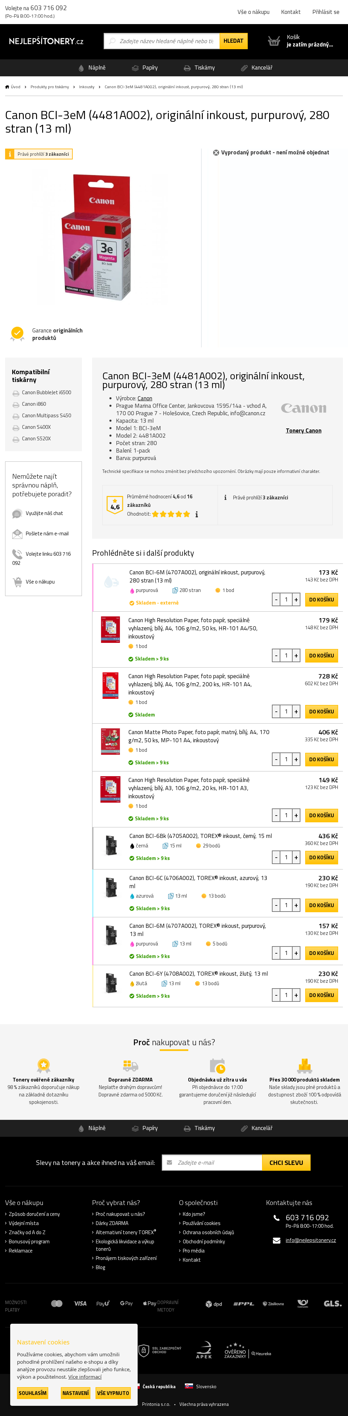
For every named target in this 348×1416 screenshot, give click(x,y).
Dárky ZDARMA (112, 1223)
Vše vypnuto (113, 1393)
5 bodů (220, 944)
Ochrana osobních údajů (208, 1232)
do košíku (321, 600)
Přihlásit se (326, 11)
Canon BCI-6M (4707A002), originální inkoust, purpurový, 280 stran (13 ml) (197, 576)
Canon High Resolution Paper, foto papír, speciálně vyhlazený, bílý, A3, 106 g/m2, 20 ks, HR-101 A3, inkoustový (189, 788)
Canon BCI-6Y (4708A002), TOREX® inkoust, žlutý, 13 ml (198, 973)
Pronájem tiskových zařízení (126, 1258)
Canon (145, 398)
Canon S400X (36, 427)
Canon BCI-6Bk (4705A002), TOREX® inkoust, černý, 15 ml (200, 835)
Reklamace (21, 1251)
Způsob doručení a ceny (34, 1214)
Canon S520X (36, 438)
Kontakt (291, 11)
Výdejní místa (24, 1223)
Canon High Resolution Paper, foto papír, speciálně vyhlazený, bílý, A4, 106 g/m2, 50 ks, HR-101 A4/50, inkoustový (193, 628)
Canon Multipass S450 (46, 415)
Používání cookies (202, 1223)
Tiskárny (204, 67)
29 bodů (211, 845)
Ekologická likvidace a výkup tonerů (125, 1245)
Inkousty (86, 86)
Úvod (15, 86)
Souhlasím (33, 1393)
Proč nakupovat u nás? (120, 1214)
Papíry (149, 67)
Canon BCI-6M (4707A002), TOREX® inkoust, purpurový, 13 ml (197, 929)
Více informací (85, 1376)
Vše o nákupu (253, 11)
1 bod (228, 590)
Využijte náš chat (44, 513)
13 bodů (217, 896)
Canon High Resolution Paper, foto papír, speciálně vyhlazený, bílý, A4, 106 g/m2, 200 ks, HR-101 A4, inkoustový (190, 684)
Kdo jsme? (194, 1214)
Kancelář (261, 67)
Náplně (96, 67)
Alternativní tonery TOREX (126, 1232)
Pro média (194, 1251)
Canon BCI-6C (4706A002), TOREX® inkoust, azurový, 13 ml (198, 882)
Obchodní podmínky (204, 1241)
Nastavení (76, 1393)
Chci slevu (286, 1162)
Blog (100, 1267)
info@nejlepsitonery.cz (311, 1240)
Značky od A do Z (27, 1232)
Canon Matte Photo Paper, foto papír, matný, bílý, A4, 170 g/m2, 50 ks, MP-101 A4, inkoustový (198, 736)
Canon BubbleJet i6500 (46, 392)
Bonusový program (29, 1241)
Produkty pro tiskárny (50, 86)
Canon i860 (34, 404)
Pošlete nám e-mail (47, 533)
